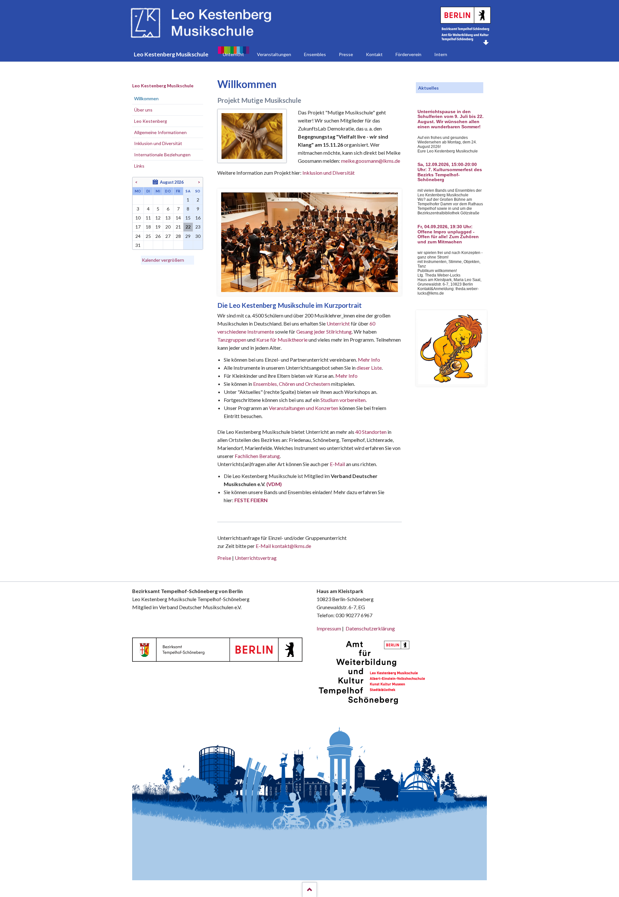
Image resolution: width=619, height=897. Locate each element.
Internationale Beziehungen (162, 154)
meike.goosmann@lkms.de (370, 161)
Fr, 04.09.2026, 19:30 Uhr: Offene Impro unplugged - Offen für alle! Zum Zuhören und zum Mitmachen (448, 234)
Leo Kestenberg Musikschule (162, 85)
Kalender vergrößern (163, 260)
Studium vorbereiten (343, 400)
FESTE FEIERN (251, 500)
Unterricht (338, 323)
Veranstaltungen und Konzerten (303, 408)
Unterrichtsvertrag (256, 558)
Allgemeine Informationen (160, 132)
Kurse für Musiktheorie (282, 339)
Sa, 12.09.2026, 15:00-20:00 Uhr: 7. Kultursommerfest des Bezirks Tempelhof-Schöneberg (450, 172)
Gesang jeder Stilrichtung (324, 331)
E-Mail (337, 464)
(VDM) (274, 484)
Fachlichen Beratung (257, 456)
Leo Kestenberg (150, 121)
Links (139, 166)
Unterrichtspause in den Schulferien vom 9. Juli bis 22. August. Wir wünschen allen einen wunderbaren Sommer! (451, 119)
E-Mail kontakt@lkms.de (283, 546)
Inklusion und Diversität (328, 173)
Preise (224, 558)
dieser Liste (369, 368)
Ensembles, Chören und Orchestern (291, 384)
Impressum (329, 628)
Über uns (143, 109)
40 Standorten (371, 432)
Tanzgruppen (232, 339)
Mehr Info (369, 359)
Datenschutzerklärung (370, 628)
